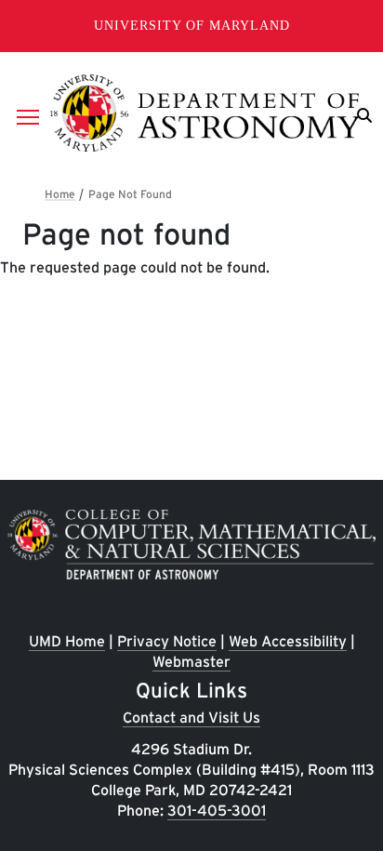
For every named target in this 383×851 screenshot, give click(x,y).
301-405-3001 (216, 810)
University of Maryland (192, 26)
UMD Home (67, 641)
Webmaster (191, 662)
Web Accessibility (288, 641)
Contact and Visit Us (191, 717)
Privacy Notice (167, 641)
